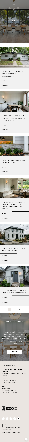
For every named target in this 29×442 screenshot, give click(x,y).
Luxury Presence (7, 430)
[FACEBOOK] (3, 418)
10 (19, 309)
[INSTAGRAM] (7, 418)
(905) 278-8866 (6, 388)
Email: (9, 380)
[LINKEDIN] (11, 418)
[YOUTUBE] (14, 418)
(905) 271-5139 (10, 382)
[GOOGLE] (18, 418)
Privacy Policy (16, 432)
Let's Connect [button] (14, 351)
